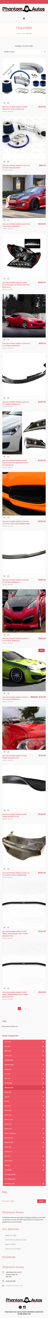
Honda (8, 1083)
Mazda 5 (8, 1124)
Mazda (8, 1110)
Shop (23, 33)
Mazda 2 (8, 1115)
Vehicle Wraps (10, 1244)
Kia (7, 1101)
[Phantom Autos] (24, 9)
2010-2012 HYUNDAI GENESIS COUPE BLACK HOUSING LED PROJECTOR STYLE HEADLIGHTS (15, 285)
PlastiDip (8, 1152)
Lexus (7, 1106)
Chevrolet (9, 1060)
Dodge (8, 1069)
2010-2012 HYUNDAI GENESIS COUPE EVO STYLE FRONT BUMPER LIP (16, 344)
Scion (7, 1156)
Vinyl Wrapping (10, 1179)
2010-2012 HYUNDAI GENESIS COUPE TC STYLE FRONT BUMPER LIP (15, 698)
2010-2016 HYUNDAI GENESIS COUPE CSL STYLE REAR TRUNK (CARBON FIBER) (16, 874)
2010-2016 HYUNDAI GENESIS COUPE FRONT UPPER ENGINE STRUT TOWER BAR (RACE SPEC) (15, 933)
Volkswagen (9, 1184)
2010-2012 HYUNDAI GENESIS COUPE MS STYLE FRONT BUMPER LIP (15, 403)
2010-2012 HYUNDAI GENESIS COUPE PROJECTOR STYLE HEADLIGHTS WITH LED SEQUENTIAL (15, 463)
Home (18, 33)
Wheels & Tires (10, 1235)
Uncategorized (10, 1174)
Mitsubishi (9, 1142)
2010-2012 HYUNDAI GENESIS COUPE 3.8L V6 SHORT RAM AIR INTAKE (16, 166)
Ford (7, 1074)
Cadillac (8, 1056)
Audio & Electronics (13, 1249)
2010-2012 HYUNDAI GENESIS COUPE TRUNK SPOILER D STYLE (14, 815)
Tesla (7, 1165)
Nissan (8, 1147)
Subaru (8, 1161)
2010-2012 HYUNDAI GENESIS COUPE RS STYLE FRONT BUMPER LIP (15, 581)
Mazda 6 (8, 1129)
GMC (7, 1078)
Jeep (7, 1097)
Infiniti (8, 1092)
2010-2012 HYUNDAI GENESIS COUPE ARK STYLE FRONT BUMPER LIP (16, 225)
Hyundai (10, 111)
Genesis (4, 111)
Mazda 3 (9, 1120)
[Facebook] (20, 1307)
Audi (7, 1046)
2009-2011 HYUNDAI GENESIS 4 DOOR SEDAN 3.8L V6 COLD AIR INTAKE (14, 108)
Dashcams (9, 1065)
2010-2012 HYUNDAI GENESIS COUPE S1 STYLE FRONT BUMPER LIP (15, 639)
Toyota (8, 1170)
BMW (8, 1051)
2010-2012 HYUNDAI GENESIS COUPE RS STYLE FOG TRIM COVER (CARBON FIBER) (16, 522)
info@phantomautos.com (14, 1286)
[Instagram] (24, 1307)
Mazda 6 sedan (10, 1133)
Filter (41, 1201)
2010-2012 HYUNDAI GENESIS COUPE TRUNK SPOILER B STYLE (14, 757)
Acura (8, 1042)
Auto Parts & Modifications (16, 1240)
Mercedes (9, 1138)
